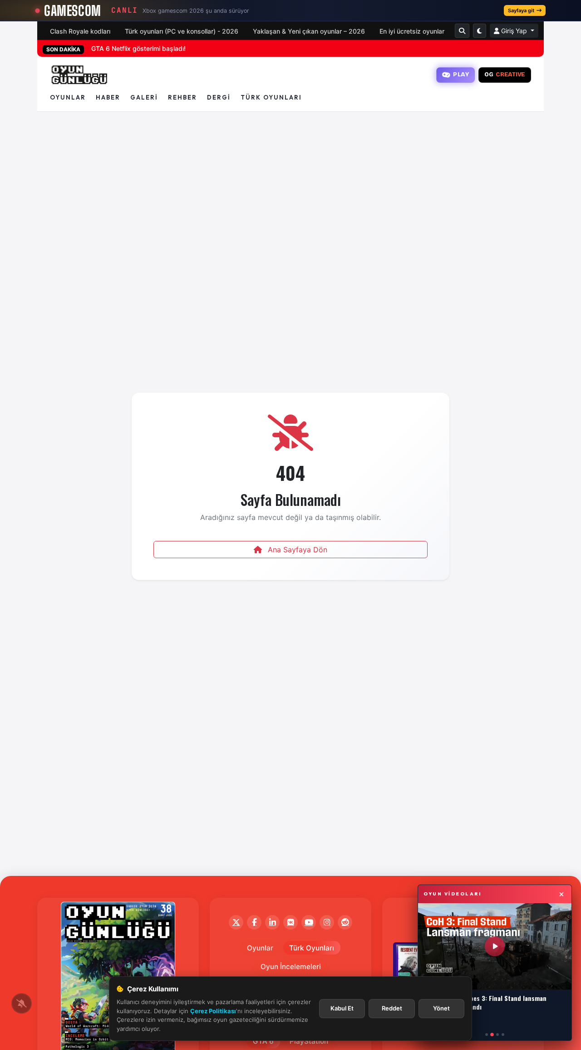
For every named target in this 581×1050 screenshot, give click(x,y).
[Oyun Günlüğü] (79, 75)
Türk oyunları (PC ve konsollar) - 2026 (181, 31)
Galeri (144, 97)
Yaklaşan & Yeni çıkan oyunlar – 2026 (309, 31)
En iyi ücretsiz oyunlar (411, 31)
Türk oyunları (271, 97)
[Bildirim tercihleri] (21, 1003)
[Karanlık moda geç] (479, 31)
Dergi (219, 97)
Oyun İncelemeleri (291, 966)
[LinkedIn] (272, 922)
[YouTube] (308, 922)
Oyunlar (68, 97)
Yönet (441, 1008)
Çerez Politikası (213, 1011)
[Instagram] (327, 922)
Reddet (392, 1008)
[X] (236, 922)
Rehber (182, 97)
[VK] (290, 922)
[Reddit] (345, 922)
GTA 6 (263, 1041)
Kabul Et (342, 1008)
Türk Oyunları (311, 948)
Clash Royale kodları (80, 31)
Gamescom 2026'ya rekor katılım (140, 48)
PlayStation (309, 1041)
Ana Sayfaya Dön (296, 549)
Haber (108, 97)
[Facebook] (254, 922)
